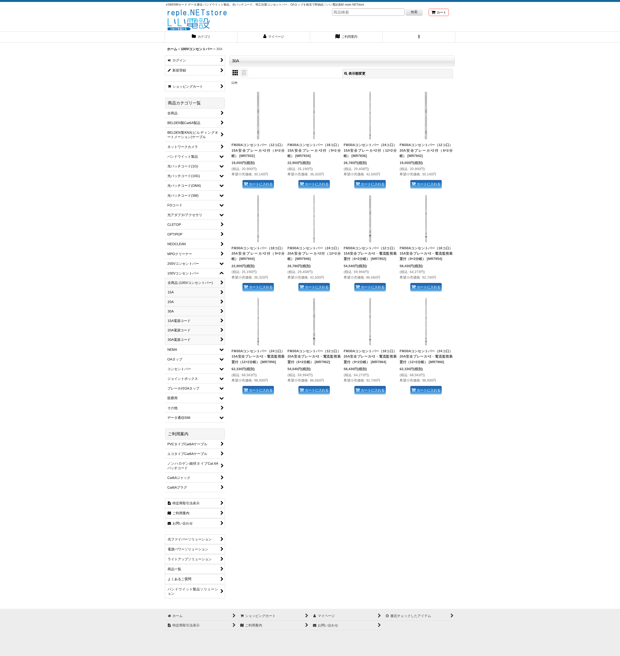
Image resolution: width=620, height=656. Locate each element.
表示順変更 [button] (357, 73)
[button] (419, 37)
